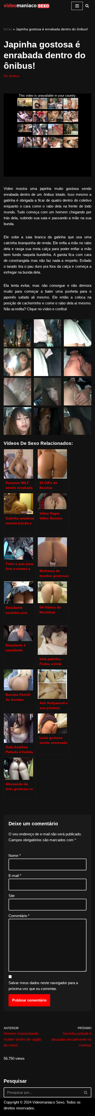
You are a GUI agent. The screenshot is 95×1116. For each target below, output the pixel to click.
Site (12, 896)
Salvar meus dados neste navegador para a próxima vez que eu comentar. (43, 986)
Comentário (19, 916)
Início (8, 29)
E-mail (15, 876)
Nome (15, 855)
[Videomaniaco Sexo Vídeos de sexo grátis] (27, 5)
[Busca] (87, 6)
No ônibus (11, 76)
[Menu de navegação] (77, 6)
